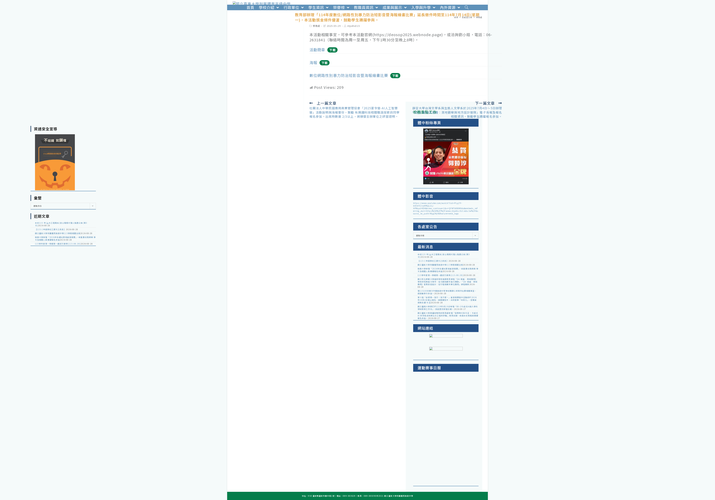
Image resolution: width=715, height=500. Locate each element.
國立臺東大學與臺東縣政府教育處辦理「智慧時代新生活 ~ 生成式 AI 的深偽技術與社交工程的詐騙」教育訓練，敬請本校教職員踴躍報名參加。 (448, 316)
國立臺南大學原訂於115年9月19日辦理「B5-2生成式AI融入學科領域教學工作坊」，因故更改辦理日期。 (448, 307)
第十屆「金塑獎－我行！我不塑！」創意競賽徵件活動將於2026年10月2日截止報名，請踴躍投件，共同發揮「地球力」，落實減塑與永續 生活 (447, 300)
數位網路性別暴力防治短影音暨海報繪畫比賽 (348, 75)
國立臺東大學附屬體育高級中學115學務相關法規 (57, 233)
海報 (313, 62)
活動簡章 (317, 49)
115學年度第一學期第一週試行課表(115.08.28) (58, 243)
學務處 (316, 25)
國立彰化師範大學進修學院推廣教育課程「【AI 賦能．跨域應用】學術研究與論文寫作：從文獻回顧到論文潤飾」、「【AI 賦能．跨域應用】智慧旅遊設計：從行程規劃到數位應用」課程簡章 (447, 282)
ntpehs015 (353, 25)
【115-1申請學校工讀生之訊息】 (50, 229)
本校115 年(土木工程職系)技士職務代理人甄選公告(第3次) (61, 224)
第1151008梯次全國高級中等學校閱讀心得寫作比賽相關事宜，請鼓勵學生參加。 (447, 292)
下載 (332, 50)
